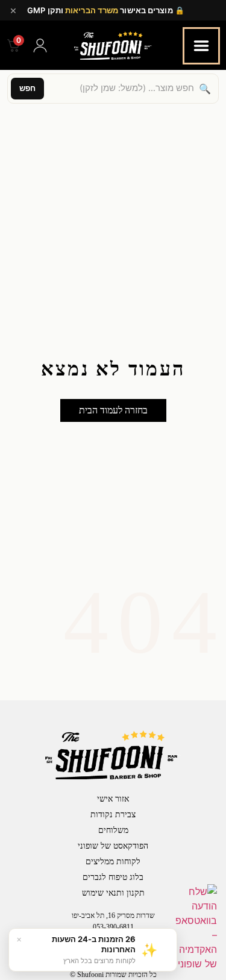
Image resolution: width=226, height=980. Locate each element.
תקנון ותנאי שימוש (113, 892)
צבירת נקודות (113, 814)
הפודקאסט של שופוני (113, 845)
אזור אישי (113, 798)
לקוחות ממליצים (113, 861)
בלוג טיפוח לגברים (113, 877)
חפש (27, 88)
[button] (113, 410)
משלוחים (113, 830)
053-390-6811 (113, 927)
